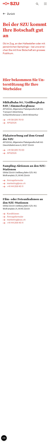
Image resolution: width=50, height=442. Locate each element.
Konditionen (13, 213)
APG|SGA (12, 122)
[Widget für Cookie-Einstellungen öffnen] (4, 438)
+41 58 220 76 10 (15, 119)
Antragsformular (15, 180)
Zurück (11, 13)
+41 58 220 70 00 (15, 150)
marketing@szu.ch (16, 183)
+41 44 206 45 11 (15, 186)
